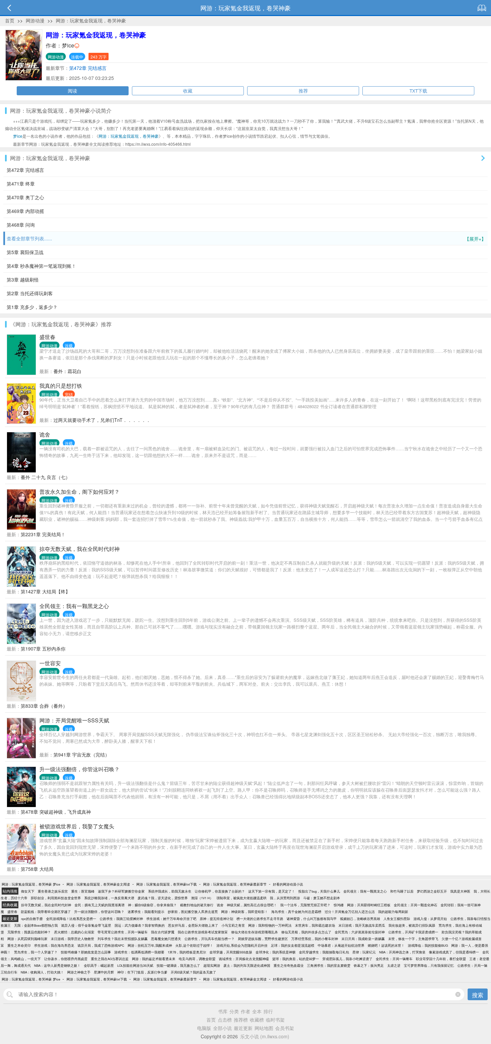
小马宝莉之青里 (233, 925)
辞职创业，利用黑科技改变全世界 (56, 898)
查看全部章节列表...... (246, 238)
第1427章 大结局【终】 (45, 591)
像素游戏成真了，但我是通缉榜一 (454, 952)
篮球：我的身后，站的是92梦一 (295, 958)
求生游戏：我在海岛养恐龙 (54, 945)
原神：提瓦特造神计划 (216, 918)
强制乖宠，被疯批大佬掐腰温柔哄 (241, 898)
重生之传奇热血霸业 (289, 965)
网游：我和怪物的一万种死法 (270, 925)
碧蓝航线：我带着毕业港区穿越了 (46, 911)
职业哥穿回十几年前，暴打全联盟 (441, 958)
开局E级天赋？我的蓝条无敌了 (193, 972)
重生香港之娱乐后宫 (53, 891)
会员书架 (284, 1028)
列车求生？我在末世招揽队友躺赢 (123, 938)
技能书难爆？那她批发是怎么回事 (86, 952)
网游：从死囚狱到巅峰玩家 (27, 938)
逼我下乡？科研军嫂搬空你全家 (121, 891)
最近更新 (243, 1028)
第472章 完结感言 (88, 68)
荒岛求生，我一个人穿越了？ (35, 952)
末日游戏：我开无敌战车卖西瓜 (361, 925)
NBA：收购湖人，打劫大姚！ (42, 972)
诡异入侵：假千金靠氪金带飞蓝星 (86, 925)
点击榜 (225, 1019)
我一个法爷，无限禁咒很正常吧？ (305, 905)
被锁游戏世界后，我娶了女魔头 (76, 826)
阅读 (72, 90)
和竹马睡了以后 (402, 891)
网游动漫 (35, 20)
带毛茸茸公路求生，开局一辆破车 (123, 932)
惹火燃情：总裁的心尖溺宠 (74, 932)
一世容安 (50, 663)
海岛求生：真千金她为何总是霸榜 (296, 911)
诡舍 (44, 434)
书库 (222, 1011)
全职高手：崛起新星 (99, 965)
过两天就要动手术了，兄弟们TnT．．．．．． (102, 420)
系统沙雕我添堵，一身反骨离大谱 (109, 898)
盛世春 (47, 337)
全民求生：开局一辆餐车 (394, 958)
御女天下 (27, 891)
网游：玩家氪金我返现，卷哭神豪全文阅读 (98, 884)
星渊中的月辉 (104, 972)
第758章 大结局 (37, 868)
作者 (245, 1011)
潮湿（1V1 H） (202, 898)
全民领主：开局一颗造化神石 (415, 905)
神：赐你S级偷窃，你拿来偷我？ (152, 905)
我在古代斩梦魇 (162, 932)
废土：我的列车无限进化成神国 (246, 965)
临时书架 (275, 1019)
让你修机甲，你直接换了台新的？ (220, 891)
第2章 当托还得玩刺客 (30, 293)
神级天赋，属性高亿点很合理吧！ (252, 905)
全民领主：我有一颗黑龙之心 (74, 606)
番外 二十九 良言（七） (45, 477)
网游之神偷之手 (79, 972)
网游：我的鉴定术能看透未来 (153, 958)
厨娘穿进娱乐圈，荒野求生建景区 (263, 938)
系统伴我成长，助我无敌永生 (169, 891)
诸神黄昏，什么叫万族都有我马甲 (312, 918)
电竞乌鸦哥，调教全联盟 (197, 958)
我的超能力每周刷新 (393, 911)
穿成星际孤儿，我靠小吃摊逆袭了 (347, 958)
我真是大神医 (460, 891)
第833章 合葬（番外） (44, 705)
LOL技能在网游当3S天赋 (135, 965)
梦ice (68, 45)
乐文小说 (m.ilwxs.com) (264, 1036)
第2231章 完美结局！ (43, 534)
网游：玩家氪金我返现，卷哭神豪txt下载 (166, 884)
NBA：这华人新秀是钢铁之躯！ (57, 965)
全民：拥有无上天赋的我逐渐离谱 (99, 905)
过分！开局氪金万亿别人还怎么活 (350, 911)
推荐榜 (241, 1019)
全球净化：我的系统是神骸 (276, 952)
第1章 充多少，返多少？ (32, 307)
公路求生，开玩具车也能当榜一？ (209, 938)
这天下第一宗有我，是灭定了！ (271, 891)
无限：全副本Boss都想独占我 (36, 925)
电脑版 (204, 1028)
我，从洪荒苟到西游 (285, 898)
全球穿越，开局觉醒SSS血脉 (230, 952)
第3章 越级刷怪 (23, 279)
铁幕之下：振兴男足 (369, 965)
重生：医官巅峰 (83, 891)
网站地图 (264, 1028)
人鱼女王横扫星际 (396, 918)
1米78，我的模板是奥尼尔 (187, 952)
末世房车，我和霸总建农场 (315, 925)
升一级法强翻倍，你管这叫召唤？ (79, 769)
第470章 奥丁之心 (25, 197)
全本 (257, 1011)
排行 (268, 1011)
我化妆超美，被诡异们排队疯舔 (411, 925)
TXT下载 (418, 90)
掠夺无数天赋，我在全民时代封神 (79, 549)
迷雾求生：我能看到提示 (146, 911)
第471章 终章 (21, 183)
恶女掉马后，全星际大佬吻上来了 (193, 925)
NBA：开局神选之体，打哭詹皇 (402, 952)
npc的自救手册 (32, 918)
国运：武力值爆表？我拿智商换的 (140, 925)
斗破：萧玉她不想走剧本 (321, 898)
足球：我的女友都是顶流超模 (292, 945)
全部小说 (222, 1028)
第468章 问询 (21, 224)
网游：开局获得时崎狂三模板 (368, 905)
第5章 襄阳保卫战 (25, 252)
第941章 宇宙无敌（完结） (81, 754)
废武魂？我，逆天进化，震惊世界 (163, 898)
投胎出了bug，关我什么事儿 (319, 891)
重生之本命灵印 (19, 945)
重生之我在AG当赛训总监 (110, 958)
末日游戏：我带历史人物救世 (72, 938)
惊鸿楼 (339, 905)
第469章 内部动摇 (25, 211)
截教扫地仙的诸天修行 (196, 905)
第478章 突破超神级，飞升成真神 (56, 811)
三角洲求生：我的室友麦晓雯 (328, 965)
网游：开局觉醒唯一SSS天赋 (74, 720)
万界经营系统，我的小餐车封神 (314, 938)
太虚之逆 (393, 965)
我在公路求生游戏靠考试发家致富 (203, 932)
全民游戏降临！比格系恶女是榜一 (71, 918)
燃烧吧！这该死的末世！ (386, 945)
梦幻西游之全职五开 (432, 891)
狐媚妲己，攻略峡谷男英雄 (360, 918)
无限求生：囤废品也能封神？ (29, 932)
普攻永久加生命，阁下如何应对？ (79, 491)
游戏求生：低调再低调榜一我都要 (139, 952)
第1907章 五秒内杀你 (43, 648)
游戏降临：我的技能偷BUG (428, 945)
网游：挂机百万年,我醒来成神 (150, 945)
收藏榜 (257, 1019)
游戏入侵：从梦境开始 (430, 918)
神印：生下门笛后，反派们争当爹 (142, 972)
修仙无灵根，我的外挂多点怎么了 (306, 932)
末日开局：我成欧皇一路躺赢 (363, 938)
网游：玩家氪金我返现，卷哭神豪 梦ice (31, 884)
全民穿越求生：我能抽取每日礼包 (324, 952)
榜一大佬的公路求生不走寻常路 (259, 918)
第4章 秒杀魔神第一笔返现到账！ (41, 265)
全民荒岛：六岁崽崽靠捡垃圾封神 (360, 932)
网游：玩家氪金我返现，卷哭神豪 (91, 20)
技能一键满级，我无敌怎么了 (178, 965)
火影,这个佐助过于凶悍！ (194, 945)
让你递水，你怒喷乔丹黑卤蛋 (66, 958)
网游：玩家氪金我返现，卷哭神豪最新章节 (235, 884)
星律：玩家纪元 (364, 952)
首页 (9, 20)
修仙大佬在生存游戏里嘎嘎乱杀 (254, 932)
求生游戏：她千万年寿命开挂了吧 (171, 918)
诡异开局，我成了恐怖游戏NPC (100, 945)
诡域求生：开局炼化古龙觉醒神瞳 (244, 958)
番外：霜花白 (67, 371)
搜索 (477, 995)
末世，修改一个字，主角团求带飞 (413, 938)
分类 (234, 1011)
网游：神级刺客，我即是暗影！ (244, 911)
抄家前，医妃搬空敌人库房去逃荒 (193, 911)
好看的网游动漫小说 (288, 884)
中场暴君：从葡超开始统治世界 (341, 945)
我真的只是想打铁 (60, 385)
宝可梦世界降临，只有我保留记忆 (429, 965)
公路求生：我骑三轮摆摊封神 (121, 918)
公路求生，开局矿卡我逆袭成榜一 (413, 932)
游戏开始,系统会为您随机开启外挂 (242, 945)
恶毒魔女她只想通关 (166, 938)
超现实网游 (211, 965)
